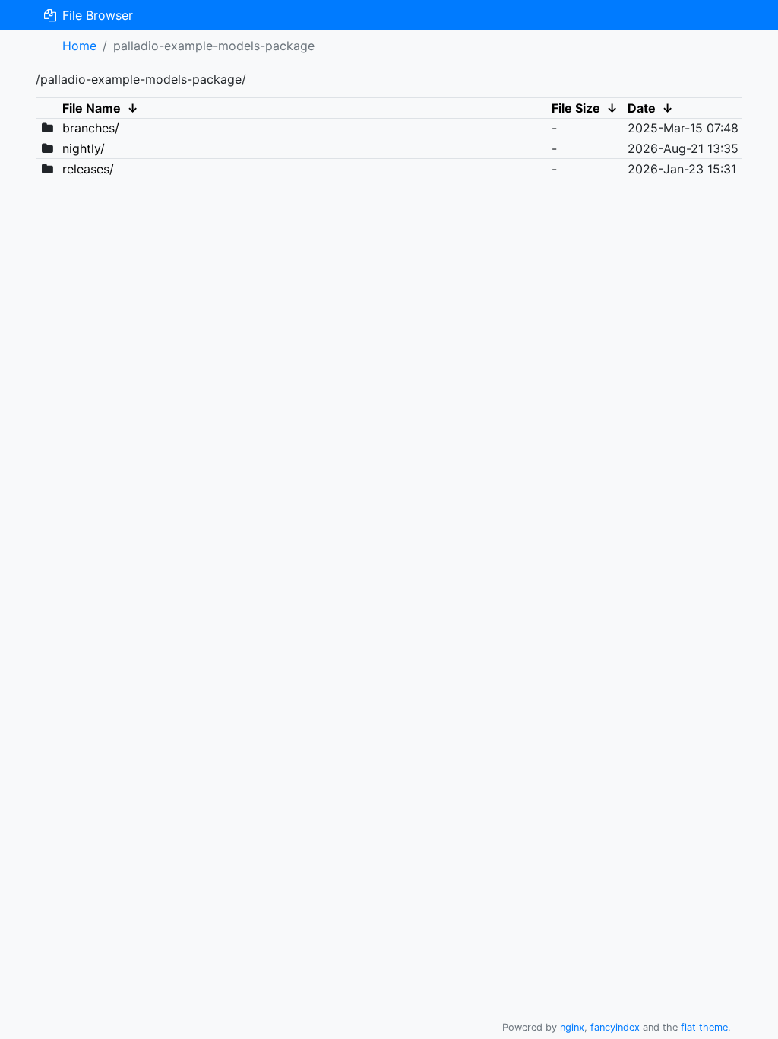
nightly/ (83, 148)
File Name (91, 108)
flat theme (704, 1027)
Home (79, 45)
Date (642, 108)
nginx (572, 1027)
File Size (576, 108)
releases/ (88, 168)
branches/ (90, 127)
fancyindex (615, 1027)
